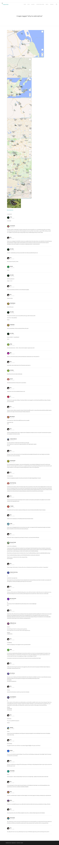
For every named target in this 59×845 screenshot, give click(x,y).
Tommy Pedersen (13, 439)
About (47, 4)
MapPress (35, 57)
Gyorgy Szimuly (13, 542)
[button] (28, 52)
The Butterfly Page (40, 4)
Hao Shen (12, 249)
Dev (10, 237)
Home (25, 4)
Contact (51, 4)
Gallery (33, 4)
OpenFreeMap (37, 57)
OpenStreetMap (42, 57)
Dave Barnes (12, 673)
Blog (29, 4)
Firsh (11, 217)
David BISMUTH (13, 697)
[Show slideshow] (10, 210)
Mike (11, 649)
